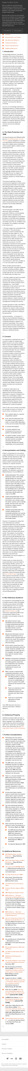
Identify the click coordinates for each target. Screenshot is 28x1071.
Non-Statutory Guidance (12, 40)
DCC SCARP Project (10, 574)
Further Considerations (11, 46)
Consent (7, 34)
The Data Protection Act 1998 (13, 874)
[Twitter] (7, 1059)
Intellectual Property (11, 43)
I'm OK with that (7, 30)
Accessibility (5, 1039)
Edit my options (18, 30)
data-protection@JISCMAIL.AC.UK (14, 867)
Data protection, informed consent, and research (15, 1008)
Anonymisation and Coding (13, 37)
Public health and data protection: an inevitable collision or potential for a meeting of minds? (15, 981)
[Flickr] (12, 1059)
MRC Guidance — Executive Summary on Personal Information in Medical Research (15, 913)
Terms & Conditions (7, 1053)
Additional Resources (11, 48)
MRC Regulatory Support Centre (14, 892)
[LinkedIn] (16, 1059)
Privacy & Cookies (7, 1048)
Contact (4, 1044)
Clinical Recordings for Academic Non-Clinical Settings (14, 999)
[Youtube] (20, 1059)
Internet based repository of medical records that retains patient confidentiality (15, 970)
